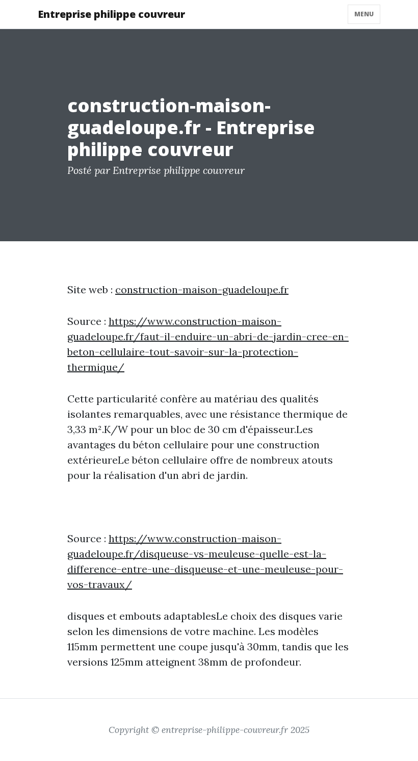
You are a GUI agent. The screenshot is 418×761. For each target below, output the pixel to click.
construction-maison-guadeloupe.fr (202, 289)
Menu (364, 14)
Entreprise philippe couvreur (111, 14)
